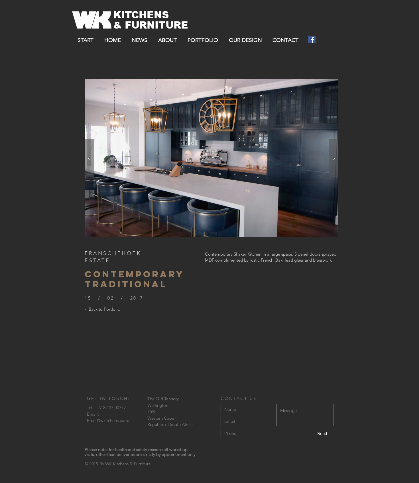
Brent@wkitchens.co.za (108, 420)
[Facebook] (312, 39)
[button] (211, 158)
